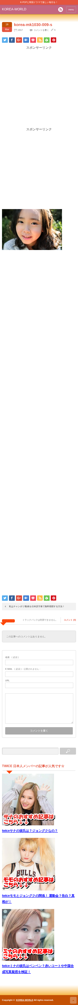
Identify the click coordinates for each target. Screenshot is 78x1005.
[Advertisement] (39, 88)
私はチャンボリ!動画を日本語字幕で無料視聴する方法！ (37, 606)
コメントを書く (41, 30)
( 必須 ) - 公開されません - (22, 669)
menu (71, 9)
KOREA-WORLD (14, 9)
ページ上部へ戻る (73, 1000)
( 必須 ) (12, 657)
